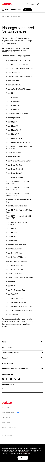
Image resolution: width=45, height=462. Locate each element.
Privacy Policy (6, 408)
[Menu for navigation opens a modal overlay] (42, 4)
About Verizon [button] (7, 363)
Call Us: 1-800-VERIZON (13, 10)
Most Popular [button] (7, 347)
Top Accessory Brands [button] (10, 352)
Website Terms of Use (9, 427)
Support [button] (5, 358)
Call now (27, 10)
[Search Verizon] (28, 4)
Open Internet (6, 422)
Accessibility (6, 417)
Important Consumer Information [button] (15, 369)
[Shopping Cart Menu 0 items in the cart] (37, 4)
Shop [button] (4, 342)
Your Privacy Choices (9, 412)
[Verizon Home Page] (7, 4)
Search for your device (22, 321)
